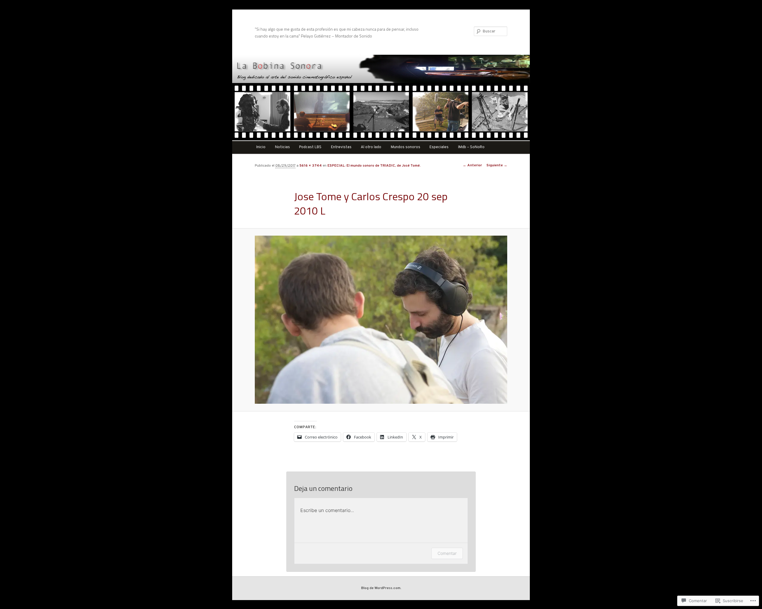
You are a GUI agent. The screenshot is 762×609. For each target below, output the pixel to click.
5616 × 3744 (310, 165)
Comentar (447, 553)
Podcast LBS (310, 147)
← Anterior (472, 165)
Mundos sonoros (405, 147)
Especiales (439, 147)
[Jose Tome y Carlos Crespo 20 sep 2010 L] (381, 320)
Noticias (282, 147)
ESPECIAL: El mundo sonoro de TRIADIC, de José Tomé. (374, 165)
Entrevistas (341, 147)
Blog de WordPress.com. (381, 588)
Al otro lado (371, 147)
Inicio (261, 147)
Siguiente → (496, 165)
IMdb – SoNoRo (471, 147)
